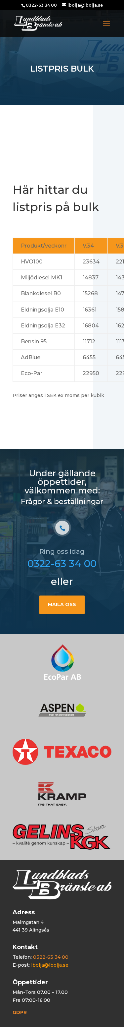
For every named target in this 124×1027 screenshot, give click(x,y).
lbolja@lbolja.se (49, 965)
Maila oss (62, 604)
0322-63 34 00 (62, 563)
